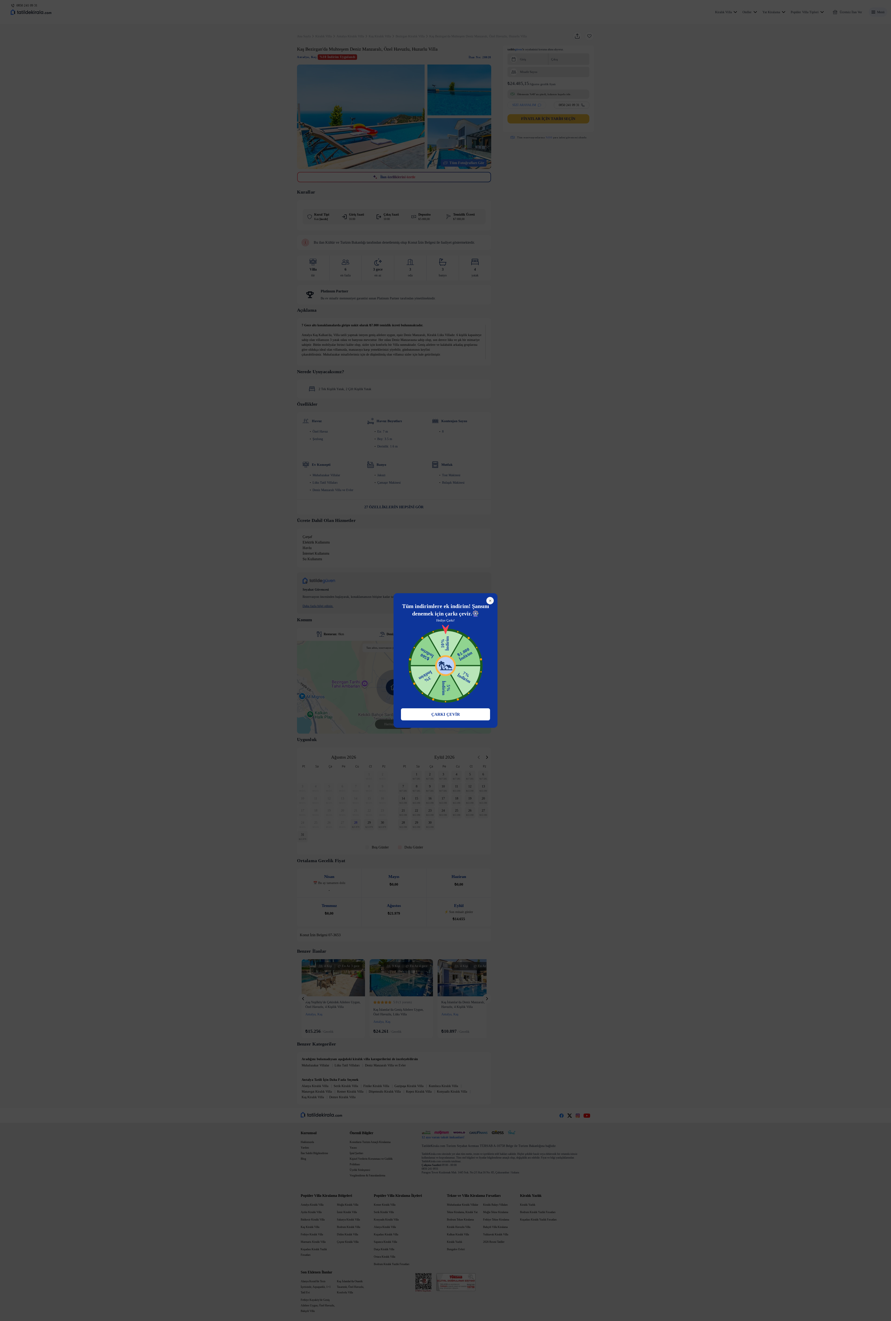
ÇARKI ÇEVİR (445, 714)
